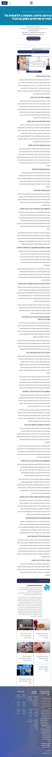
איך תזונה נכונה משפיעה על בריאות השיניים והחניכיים (42, 636)
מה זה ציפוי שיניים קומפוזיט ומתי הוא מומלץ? (35, 712)
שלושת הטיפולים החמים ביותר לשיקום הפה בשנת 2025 (25, 681)
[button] (18, 580)
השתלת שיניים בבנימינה (18, 711)
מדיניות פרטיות (39, 49)
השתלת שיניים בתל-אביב (17, 696)
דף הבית (49, 11)
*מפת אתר (48, 750)
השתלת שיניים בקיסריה (23, 711)
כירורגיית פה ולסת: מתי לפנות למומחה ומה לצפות (42, 658)
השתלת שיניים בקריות (23, 704)
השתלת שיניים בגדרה (18, 704)
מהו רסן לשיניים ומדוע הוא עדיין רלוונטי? (30, 712)
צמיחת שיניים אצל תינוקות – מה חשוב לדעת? (43, 669)
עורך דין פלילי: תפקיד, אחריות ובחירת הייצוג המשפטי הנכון (25, 636)
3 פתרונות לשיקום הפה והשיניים (29, 698)
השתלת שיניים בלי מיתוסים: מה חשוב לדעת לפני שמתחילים (25, 658)
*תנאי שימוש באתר (46, 753)
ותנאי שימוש (34, 49)
